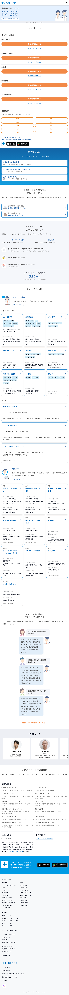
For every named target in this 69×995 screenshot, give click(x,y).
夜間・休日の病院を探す (9, 942)
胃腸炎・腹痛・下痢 (25, 895)
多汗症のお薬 (23, 885)
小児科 (4, 890)
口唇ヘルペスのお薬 (25, 892)
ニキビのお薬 (23, 887)
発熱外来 (4, 882)
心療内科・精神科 (7, 897)
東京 (51, 118)
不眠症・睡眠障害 (7, 905)
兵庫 (51, 129)
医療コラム (5, 939)
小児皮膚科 (5, 892)
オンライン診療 (6, 879)
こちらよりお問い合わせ (15, 852)
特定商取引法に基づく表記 (9, 977)
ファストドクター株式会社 (44, 839)
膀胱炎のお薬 (23, 900)
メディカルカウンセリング (9, 930)
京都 (18, 132)
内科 (3, 887)
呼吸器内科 (5, 895)
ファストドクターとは (8, 934)
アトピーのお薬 (24, 890)
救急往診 (4, 912)
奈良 (51, 132)
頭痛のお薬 (23, 897)
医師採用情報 (6, 955)
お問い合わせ (6, 970)
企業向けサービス (7, 946)
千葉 (18, 125)
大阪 (18, 129)
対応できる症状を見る (34, 48)
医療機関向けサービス (8, 949)
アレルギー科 (6, 908)
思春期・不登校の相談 (8, 903)
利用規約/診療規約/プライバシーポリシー (14, 974)
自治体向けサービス (7, 951)
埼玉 (51, 122)
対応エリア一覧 (6, 915)
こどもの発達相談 (7, 900)
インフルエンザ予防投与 (9, 885)
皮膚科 (21, 882)
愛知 (51, 125)
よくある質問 (6, 967)
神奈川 (17, 122)
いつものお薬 (23, 905)
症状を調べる (6, 937)
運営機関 (4, 980)
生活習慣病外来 (24, 903)
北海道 (17, 118)
